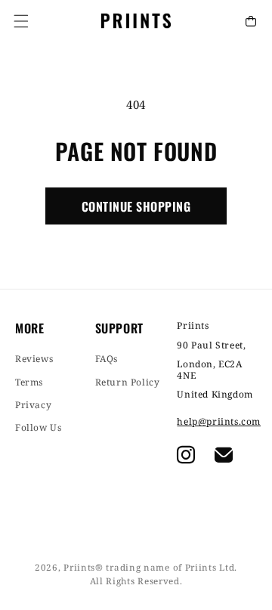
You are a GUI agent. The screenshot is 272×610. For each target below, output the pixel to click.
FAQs (106, 358)
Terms (29, 382)
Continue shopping (136, 206)
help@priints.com (217, 421)
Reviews (34, 358)
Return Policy (127, 382)
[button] (21, 21)
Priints (79, 567)
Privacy (33, 404)
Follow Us (38, 427)
